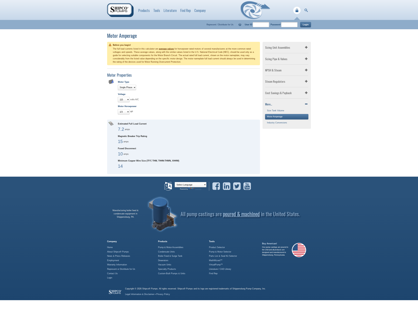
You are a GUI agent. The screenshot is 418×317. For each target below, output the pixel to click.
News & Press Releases (118, 256)
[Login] (297, 10)
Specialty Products (167, 269)
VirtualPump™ (216, 264)
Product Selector (217, 247)
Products (144, 10)
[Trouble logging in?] (239, 24)
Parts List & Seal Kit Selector (223, 256)
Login (306, 24)
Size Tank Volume (275, 110)
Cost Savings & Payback (278, 93)
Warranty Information (117, 264)
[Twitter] (238, 186)
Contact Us (112, 273)
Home (110, 247)
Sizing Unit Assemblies (277, 47)
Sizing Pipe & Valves (276, 59)
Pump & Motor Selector (220, 251)
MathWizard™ (215, 260)
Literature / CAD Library (220, 269)
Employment (113, 260)
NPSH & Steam (273, 70)
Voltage (121, 94)
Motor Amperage (274, 116)
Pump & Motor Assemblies (170, 247)
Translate (198, 189)
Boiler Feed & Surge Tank (170, 256)
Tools (156, 10)
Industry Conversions (277, 122)
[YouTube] (247, 186)
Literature (170, 10)
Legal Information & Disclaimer (139, 294)
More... (268, 104)
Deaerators (163, 260)
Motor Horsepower (127, 106)
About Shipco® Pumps (118, 251)
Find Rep (185, 10)
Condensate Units (166, 251)
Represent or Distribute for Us (121, 269)
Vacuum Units (164, 264)
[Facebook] (217, 186)
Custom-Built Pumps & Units (171, 273)
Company (200, 10)
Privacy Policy (163, 294)
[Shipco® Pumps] (120, 10)
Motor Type (123, 82)
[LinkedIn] (228, 186)
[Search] (306, 10)
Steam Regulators (275, 81)
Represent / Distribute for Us (220, 24)
